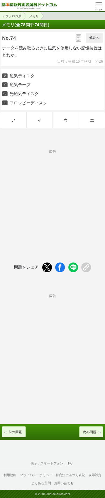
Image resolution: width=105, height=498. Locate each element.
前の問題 (15, 431)
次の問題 (89, 431)
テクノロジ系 (12, 16)
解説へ (94, 38)
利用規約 (10, 474)
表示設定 (95, 474)
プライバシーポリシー (36, 474)
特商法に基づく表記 (70, 474)
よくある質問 (41, 482)
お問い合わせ (64, 482)
